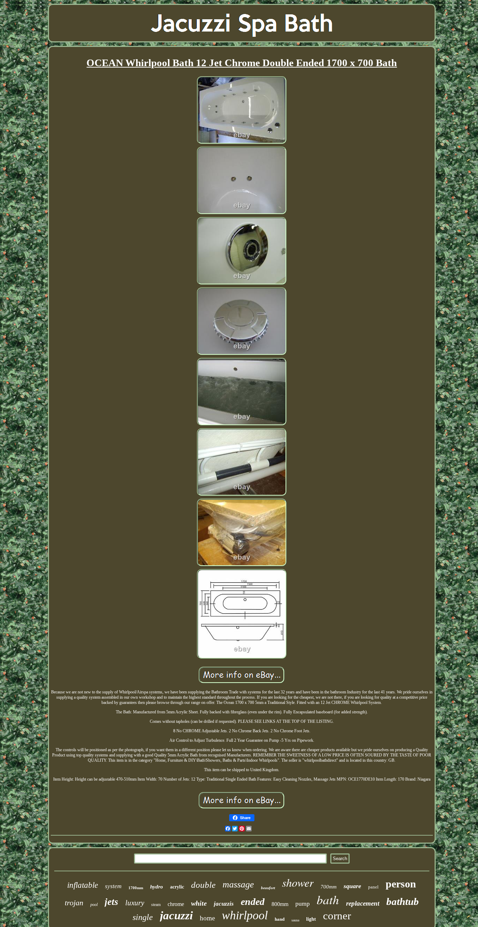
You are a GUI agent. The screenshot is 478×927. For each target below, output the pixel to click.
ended (253, 901)
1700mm (135, 888)
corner (337, 915)
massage (238, 884)
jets (111, 902)
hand (279, 919)
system (113, 886)
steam (156, 904)
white (199, 903)
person (401, 884)
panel (373, 887)
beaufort (268, 888)
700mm (329, 887)
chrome (176, 904)
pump (302, 903)
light (311, 919)
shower (298, 882)
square (352, 886)
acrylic (177, 887)
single (143, 917)
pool (94, 904)
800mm (280, 904)
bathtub (402, 901)
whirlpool (245, 915)
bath (328, 899)
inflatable (82, 885)
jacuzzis (224, 903)
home (207, 918)
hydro (156, 887)
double (203, 885)
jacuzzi (176, 915)
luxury (134, 903)
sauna (295, 920)
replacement (362, 903)
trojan (74, 902)
